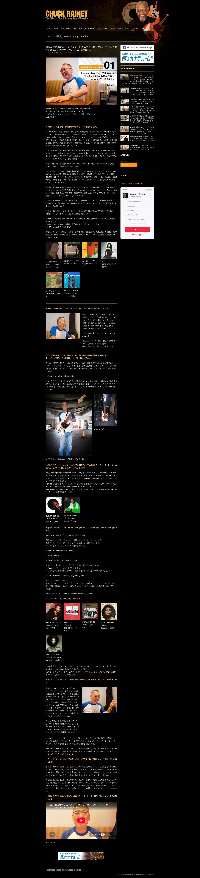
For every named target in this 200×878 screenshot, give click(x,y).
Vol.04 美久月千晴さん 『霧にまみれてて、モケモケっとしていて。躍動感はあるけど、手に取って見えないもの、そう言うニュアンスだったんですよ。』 (137, 120)
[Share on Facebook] (46, 842)
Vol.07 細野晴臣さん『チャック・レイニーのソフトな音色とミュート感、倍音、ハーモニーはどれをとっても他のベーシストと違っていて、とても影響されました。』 (137, 92)
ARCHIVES (124, 162)
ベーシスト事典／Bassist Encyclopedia (61, 53)
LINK (142, 29)
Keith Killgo (97, 571)
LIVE (74, 29)
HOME (49, 29)
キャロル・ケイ (52, 697)
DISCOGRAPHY (103, 29)
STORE (135, 29)
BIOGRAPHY (65, 29)
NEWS (56, 29)
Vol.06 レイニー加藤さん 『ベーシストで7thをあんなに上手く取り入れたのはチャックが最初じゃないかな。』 (142, 101)
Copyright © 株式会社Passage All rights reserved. (134, 874)
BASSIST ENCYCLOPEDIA (121, 29)
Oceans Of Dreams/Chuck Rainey (132, 183)
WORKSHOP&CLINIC (86, 29)
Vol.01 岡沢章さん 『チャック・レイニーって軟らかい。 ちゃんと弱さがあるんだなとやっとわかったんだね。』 (142, 147)
